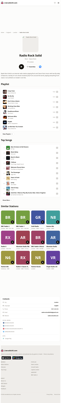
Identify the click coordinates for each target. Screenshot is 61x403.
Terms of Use (57, 394)
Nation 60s (5, 267)
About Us (3, 381)
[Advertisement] (30, 19)
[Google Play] (17, 357)
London (15, 32)
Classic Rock (32, 59)
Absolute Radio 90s (22, 246)
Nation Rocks (36, 267)
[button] (8, 217)
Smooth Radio (35, 367)
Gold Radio (35, 226)
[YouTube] (57, 92)
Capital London (35, 369)
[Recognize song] (40, 67)
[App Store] (6, 357)
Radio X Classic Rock (23, 267)
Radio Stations (5, 364)
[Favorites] (55, 3)
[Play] (21, 66)
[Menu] (58, 2)
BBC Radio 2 (5, 226)
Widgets (3, 386)
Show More (6, 200)
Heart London (34, 364)
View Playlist (7, 134)
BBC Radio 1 (20, 226)
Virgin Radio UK (51, 267)
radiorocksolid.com (53, 315)
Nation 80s (50, 226)
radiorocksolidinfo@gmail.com (49, 312)
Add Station (4, 383)
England (8, 32)
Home (2, 32)
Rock (26, 59)
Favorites (32, 67)
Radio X (3, 246)
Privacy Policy (50, 394)
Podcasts (3, 367)
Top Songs (3, 369)
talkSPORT (34, 372)
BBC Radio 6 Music (37, 246)
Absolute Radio (51, 246)
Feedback (3, 388)
